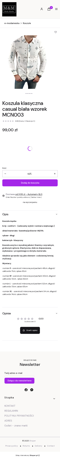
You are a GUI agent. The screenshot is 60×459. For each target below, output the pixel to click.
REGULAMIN (11, 410)
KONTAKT (9, 405)
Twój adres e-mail (13, 373)
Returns (26, 446)
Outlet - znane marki (16, 425)
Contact (51, 446)
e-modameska (11, 23)
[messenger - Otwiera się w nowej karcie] (31, 390)
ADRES (8, 420)
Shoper (32, 441)
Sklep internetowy (27, 455)
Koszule (27, 23)
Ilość (4, 168)
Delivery (38, 446)
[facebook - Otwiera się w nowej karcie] (26, 390)
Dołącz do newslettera (19, 380)
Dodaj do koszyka (30, 182)
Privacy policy (11, 446)
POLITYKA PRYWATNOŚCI (19, 415)
